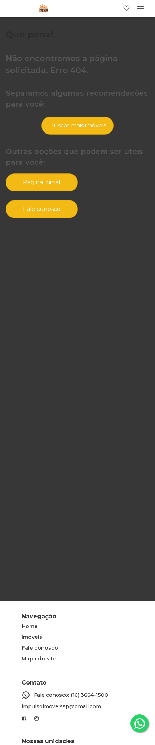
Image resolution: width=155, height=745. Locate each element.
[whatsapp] (139, 723)
